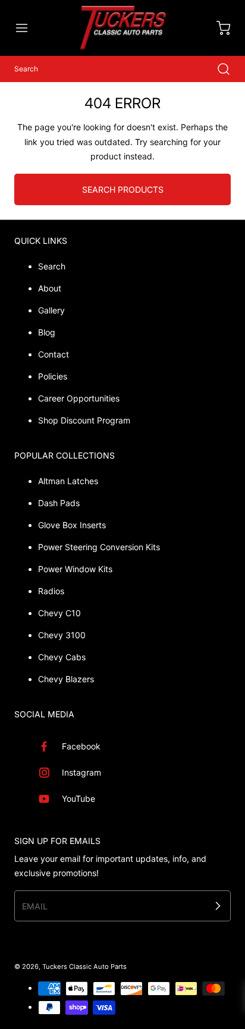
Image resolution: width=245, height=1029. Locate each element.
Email (35, 906)
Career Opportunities (79, 398)
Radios (51, 591)
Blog (46, 332)
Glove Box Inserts (72, 525)
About (49, 288)
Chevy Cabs (62, 657)
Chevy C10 (59, 613)
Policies (52, 376)
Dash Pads (59, 503)
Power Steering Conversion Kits (99, 547)
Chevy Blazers (66, 679)
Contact (53, 354)
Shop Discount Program (84, 420)
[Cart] (218, 28)
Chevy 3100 (62, 635)
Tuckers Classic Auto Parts (84, 966)
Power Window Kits (75, 569)
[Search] (218, 69)
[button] (27, 28)
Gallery (51, 310)
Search (51, 266)
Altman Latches (68, 481)
